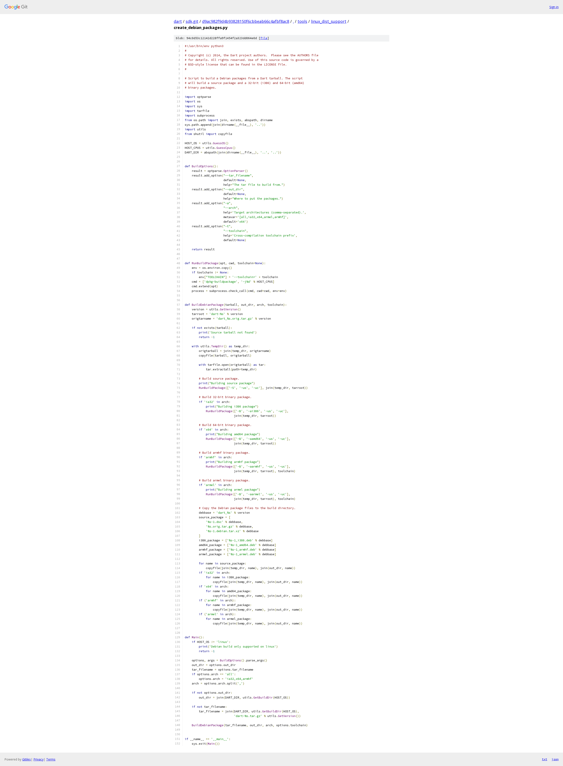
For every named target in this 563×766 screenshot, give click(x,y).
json (555, 759)
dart (178, 21)
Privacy (38, 759)
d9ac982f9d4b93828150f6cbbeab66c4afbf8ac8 (245, 21)
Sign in (554, 7)
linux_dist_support (328, 21)
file (263, 38)
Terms (50, 759)
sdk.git (192, 21)
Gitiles (26, 759)
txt (544, 759)
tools (302, 21)
